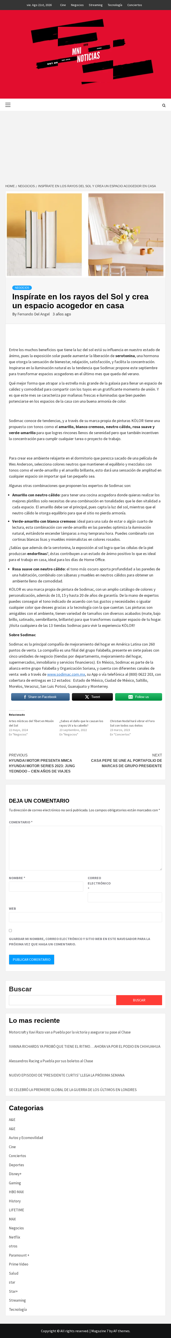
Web (12, 908)
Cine (63, 5)
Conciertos (134, 5)
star (12, 1282)
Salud (13, 1273)
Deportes (16, 1164)
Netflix (14, 1237)
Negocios (77, 5)
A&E (12, 1119)
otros (13, 1246)
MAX (12, 1219)
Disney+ (15, 1173)
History (15, 1201)
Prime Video (18, 1264)
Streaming (96, 5)
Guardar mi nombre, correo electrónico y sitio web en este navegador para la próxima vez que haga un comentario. (79, 941)
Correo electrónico (99, 883)
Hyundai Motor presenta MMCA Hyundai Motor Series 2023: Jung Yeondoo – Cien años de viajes (42, 763)
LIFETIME (16, 1210)
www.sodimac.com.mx (66, 674)
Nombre (17, 878)
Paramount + (19, 1255)
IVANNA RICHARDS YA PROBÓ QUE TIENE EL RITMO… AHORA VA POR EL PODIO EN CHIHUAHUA (84, 1046)
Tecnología (115, 5)
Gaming (15, 1183)
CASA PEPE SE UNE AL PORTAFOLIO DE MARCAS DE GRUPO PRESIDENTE (126, 760)
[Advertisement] (85, 144)
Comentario (21, 822)
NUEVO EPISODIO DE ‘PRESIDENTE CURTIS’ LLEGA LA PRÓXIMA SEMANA (66, 1075)
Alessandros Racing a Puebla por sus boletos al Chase (51, 1060)
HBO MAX (16, 1191)
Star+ (13, 1291)
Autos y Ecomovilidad (26, 1137)
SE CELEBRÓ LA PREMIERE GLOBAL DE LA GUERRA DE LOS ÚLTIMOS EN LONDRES (73, 1089)
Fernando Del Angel (34, 314)
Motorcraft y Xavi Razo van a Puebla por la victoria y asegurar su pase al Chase (70, 1032)
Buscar (20, 989)
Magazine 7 (99, 1331)
